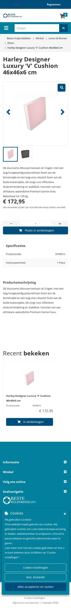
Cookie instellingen (35, 567)
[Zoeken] (63, 28)
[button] (35, 462)
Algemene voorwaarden (26, 602)
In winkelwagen (33, 422)
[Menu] (6, 27)
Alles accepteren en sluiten (35, 587)
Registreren (54, 4)
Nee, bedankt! (35, 577)
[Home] (15, 15)
